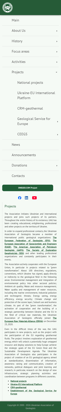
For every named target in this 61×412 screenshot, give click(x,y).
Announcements (24, 155)
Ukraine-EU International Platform (36, 95)
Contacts (18, 175)
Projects (18, 72)
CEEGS (22, 134)
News (16, 144)
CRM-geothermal (30, 108)
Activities (18, 61)
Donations (19, 165)
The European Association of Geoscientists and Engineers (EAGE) (31, 243)
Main (15, 20)
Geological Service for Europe (33, 121)
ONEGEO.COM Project (27, 187)
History (17, 41)
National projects (30, 82)
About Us (18, 30)
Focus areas (20, 51)
